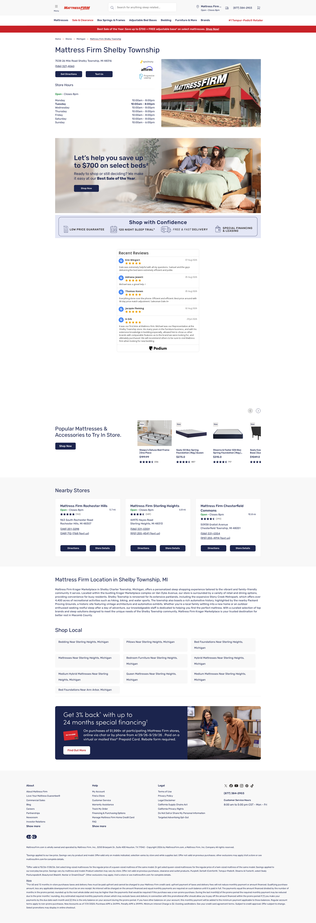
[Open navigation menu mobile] (56, 6)
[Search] (112, 7)
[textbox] (146, 7)
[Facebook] (231, 786)
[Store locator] (197, 6)
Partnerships (33, 813)
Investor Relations (35, 821)
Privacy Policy (165, 795)
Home (58, 39)
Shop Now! (212, 29)
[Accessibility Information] (31, 837)
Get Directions (69, 74)
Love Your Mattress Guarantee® (43, 795)
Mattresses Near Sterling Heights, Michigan (85, 657)
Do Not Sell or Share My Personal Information (181, 813)
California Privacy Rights (171, 808)
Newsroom (32, 817)
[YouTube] (236, 786)
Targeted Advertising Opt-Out (173, 817)
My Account (98, 791)
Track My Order (100, 808)
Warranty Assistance (103, 804)
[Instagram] (242, 786)
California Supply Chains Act (172, 804)
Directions (73, 548)
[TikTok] (252, 786)
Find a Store (98, 795)
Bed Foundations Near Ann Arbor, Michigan (85, 689)
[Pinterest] (247, 786)
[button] (61, 20)
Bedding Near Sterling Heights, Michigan (83, 641)
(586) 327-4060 (64, 66)
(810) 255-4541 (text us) (145, 533)
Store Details (102, 548)
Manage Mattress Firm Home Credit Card (113, 817)
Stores (69, 39)
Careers (30, 808)
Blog (28, 804)
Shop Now (65, 446)
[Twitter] (226, 786)
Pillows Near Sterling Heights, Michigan (150, 641)
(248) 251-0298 (69, 529)
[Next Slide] (258, 410)
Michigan (81, 39)
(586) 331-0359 (140, 529)
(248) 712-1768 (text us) (74, 533)
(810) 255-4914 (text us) (215, 538)
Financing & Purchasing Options (108, 813)
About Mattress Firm (36, 791)
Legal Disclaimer (166, 800)
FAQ (94, 821)
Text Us (99, 74)
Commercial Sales (35, 800)
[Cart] (259, 7)
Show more (33, 826)
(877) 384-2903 (234, 793)
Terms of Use (165, 791)
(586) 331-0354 (210, 533)
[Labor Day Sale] (158, 212)
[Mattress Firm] (77, 8)
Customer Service (101, 800)
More (29, 880)
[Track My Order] (227, 7)
